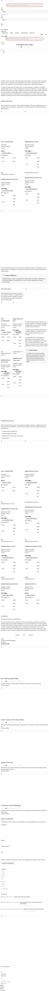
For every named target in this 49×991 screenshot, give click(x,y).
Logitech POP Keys (7, 762)
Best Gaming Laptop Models (9, 678)
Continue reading (5, 685)
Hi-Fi (24, 635)
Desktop (24, 41)
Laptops (7, 676)
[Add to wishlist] (33, 175)
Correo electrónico (5, 846)
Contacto (3, 979)
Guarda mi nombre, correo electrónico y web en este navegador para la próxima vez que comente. (23, 859)
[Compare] (26, 175)
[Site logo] (7, 1)
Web (2, 852)
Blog (2, 977)
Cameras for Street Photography (11, 805)
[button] (30, 595)
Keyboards (4, 760)
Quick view (29, 175)
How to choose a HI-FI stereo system (12, 720)
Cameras (4, 803)
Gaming (3, 676)
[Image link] (2, 972)
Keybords (31, 635)
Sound (5, 717)
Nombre (3, 840)
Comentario (4, 824)
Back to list (3, 642)
